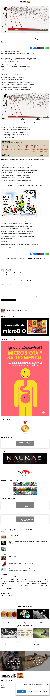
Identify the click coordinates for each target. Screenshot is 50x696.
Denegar (30, 691)
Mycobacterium (14, 583)
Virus (5, 588)
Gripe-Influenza (8, 581)
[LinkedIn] (8, 595)
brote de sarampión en (27, 244)
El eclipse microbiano (13, 535)
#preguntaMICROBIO (10, 258)
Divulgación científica (32, 579)
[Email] (48, 48)
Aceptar (21, 691)
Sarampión (36, 258)
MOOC (10, 583)
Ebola (42, 579)
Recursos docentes (37, 583)
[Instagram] (6, 595)
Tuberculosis (30, 586)
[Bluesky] (36, 48)
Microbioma (46, 581)
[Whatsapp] (46, 48)
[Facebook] (31, 48)
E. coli (40, 579)
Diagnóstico (25, 579)
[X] (39, 48)
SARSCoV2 (24, 586)
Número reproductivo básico (25, 258)
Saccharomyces (12, 586)
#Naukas (16, 577)
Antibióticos (36, 576)
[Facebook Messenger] (34, 48)
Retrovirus (8, 586)
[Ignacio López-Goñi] (3, 311)
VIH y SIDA (44, 586)
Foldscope (2, 581)
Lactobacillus (20, 581)
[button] (47, 684)
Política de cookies (27, 693)
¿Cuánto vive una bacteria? (23, 641)
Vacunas (42, 258)
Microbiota (4, 583)
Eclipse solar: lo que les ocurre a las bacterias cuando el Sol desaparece (8, 643)
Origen (24, 583)
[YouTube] (10, 595)
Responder (8, 274)
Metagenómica (41, 581)
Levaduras (33, 581)
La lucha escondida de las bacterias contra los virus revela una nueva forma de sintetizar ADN (25, 624)
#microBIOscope (5, 577)
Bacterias (4, 579)
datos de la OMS (7, 247)
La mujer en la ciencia (27, 581)
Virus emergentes (11, 588)
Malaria (36, 581)
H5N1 (14, 581)
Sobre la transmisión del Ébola (30, 122)
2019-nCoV (30, 577)
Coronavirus (12, 579)
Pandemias (29, 583)
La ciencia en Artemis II (39, 622)
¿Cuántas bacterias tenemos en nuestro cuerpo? (19, 568)
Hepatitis (16, 581)
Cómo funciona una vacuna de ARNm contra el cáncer (16, 310)
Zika (16, 588)
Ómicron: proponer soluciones (15, 561)
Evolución (46, 579)
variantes (39, 586)
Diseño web (3, 691)
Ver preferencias (42, 691)
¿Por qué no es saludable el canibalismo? (17, 556)
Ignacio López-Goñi (10, 309)
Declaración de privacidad (36, 693)
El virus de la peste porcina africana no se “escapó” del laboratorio (40, 643)
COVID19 (19, 579)
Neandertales (20, 583)
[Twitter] (4, 595)
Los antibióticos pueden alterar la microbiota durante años (21, 547)
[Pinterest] (41, 48)
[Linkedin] (43, 48)
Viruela (2, 588)
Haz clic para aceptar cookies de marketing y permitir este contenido (25, 444)
